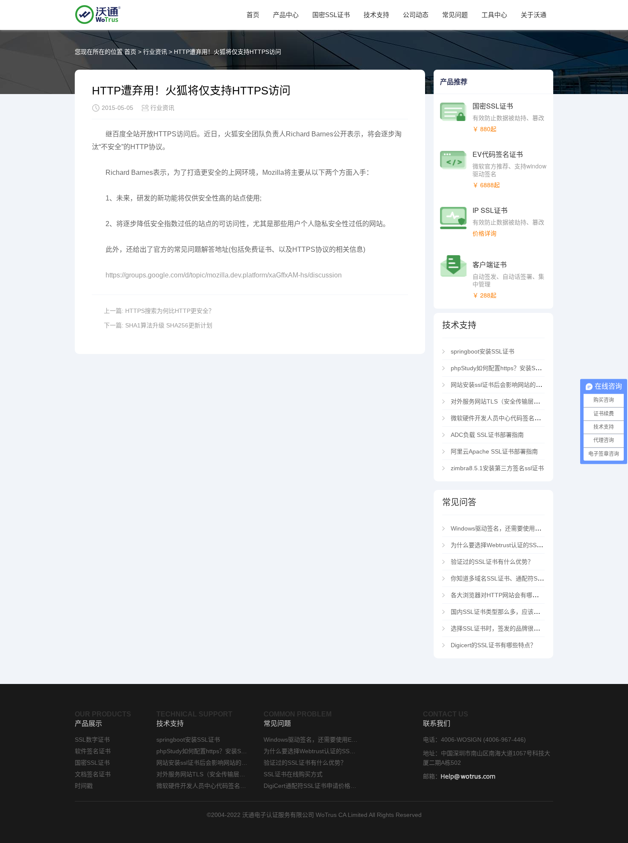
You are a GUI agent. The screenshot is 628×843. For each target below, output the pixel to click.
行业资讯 (155, 51)
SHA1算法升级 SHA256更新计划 (168, 325)
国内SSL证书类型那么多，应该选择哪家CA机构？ (517, 611)
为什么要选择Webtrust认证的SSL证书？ (504, 545)
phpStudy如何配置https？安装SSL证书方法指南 (514, 368)
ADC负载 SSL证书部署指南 (487, 434)
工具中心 (494, 14)
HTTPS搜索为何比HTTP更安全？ (169, 310)
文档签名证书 (93, 774)
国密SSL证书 (331, 14)
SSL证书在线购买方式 (293, 774)
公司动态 (415, 14)
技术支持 (376, 14)
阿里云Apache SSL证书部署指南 (494, 451)
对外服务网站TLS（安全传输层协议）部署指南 (513, 401)
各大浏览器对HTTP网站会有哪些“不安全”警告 (511, 595)
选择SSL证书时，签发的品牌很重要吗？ (504, 628)
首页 (253, 14)
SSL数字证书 (92, 739)
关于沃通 (533, 14)
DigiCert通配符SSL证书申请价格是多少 (311, 785)
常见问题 (455, 14)
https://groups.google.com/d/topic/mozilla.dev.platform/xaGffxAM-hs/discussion (224, 275)
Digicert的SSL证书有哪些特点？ (493, 645)
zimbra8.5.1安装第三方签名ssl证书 (497, 468)
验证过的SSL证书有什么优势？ (492, 561)
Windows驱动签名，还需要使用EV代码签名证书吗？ (520, 528)
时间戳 (84, 785)
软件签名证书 (93, 751)
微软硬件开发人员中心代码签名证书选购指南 (512, 418)
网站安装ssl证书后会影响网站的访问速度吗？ (511, 384)
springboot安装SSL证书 (482, 351)
